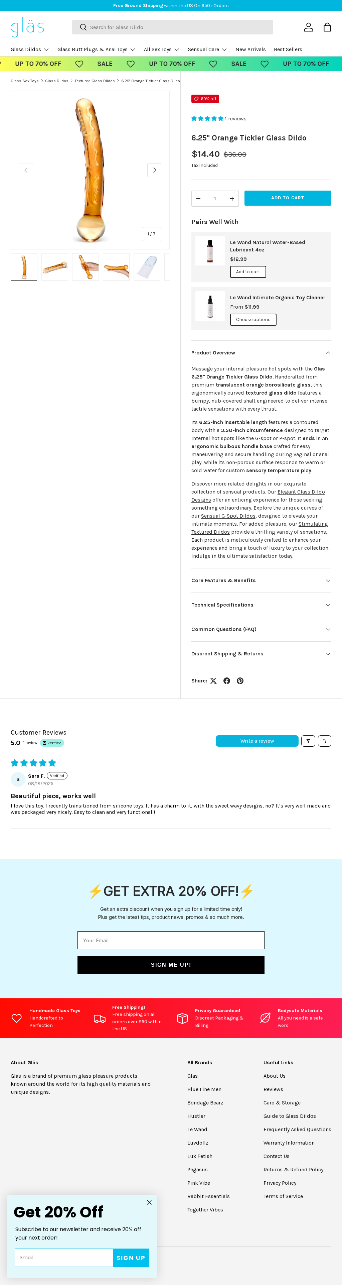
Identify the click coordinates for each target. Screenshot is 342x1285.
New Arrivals (250, 49)
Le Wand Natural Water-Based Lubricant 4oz (267, 246)
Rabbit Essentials (208, 1196)
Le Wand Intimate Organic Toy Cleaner (277, 297)
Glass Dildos (56, 81)
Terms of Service (283, 1196)
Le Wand (197, 1129)
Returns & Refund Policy (293, 1169)
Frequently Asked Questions (297, 1129)
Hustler (196, 1116)
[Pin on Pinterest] (240, 680)
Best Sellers (288, 49)
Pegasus (197, 1169)
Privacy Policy (280, 1183)
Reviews (273, 1089)
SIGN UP (131, 1258)
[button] (208, 118)
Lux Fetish (199, 1156)
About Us (275, 1076)
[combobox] (172, 27)
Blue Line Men (204, 1089)
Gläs (192, 1076)
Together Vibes (205, 1209)
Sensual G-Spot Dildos (228, 516)
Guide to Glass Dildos (290, 1116)
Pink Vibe (198, 1183)
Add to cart (287, 198)
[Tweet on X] (213, 680)
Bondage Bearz (205, 1102)
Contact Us (277, 1156)
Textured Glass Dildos (95, 81)
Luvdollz (197, 1143)
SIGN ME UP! (171, 965)
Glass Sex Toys (25, 81)
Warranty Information (289, 1143)
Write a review (257, 741)
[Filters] (308, 741)
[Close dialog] (149, 1202)
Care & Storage (282, 1102)
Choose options (253, 319)
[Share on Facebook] (226, 680)
